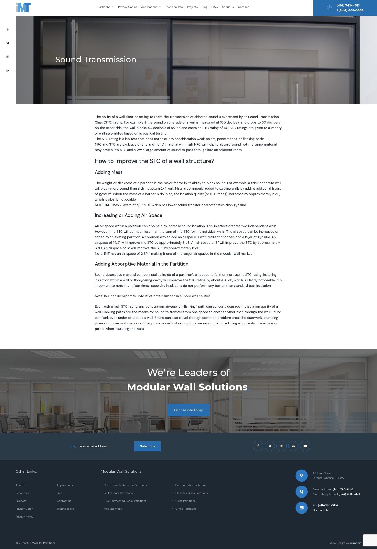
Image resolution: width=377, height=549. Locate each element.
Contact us (64, 501)
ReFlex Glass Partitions (118, 493)
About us (21, 485)
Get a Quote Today (188, 410)
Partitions (104, 7)
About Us (228, 7)
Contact (243, 7)
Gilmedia (355, 543)
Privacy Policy (24, 516)
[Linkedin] (8, 71)
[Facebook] (8, 29)
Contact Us (320, 510)
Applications (149, 7)
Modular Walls (113, 508)
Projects (192, 7)
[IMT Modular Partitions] (23, 8)
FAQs (214, 7)
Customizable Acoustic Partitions (125, 485)
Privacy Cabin (24, 508)
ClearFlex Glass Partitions (191, 493)
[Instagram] (8, 57)
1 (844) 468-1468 (350, 10)
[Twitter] (8, 43)
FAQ (59, 493)
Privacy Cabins (127, 7)
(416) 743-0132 (328, 505)
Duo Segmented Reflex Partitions (125, 501)
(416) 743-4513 (348, 5)
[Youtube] (305, 446)
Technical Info (174, 7)
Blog (204, 7)
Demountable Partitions (190, 485)
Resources (22, 493)
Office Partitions (185, 508)
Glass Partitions (185, 501)
